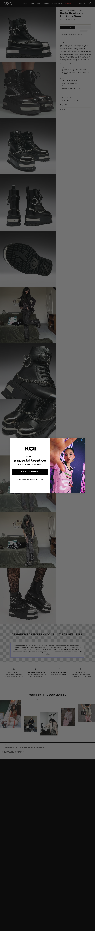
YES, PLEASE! (30, 471)
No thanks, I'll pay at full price (30, 479)
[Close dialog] (82, 440)
